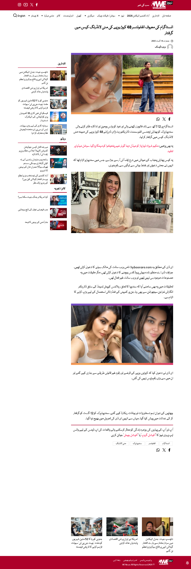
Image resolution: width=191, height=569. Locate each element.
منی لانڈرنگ (121, 443)
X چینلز (34, 16)
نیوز (122, 16)
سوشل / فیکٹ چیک (106, 16)
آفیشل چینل (131, 435)
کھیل (79, 16)
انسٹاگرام (166, 443)
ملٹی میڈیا (49, 16)
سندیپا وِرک (137, 443)
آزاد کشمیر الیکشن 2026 (138, 16)
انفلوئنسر (152, 443)
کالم (58, 16)
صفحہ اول (166, 16)
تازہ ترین (155, 16)
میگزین (90, 16)
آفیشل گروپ (148, 435)
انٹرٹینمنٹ (68, 16)
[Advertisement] (122, 251)
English (21, 16)
